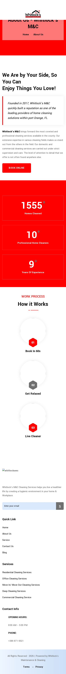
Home (26, 34)
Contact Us (8, 546)
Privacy (39, 667)
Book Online (17, 168)
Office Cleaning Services (14, 578)
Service (6, 540)
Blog (4, 552)
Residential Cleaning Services (16, 572)
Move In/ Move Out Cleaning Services (21, 585)
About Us (38, 34)
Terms (26, 667)
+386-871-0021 (16, 641)
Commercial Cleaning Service (16, 597)
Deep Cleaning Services (14, 591)
